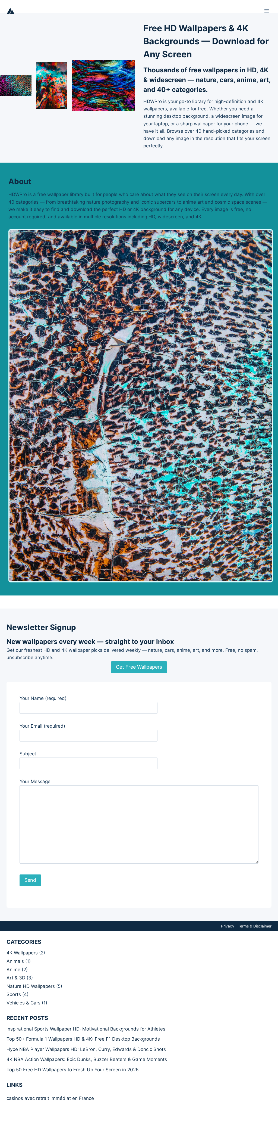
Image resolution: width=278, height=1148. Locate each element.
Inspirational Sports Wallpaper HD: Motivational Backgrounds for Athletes (86, 1029)
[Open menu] (266, 11)
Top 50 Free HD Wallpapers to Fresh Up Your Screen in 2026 (73, 1069)
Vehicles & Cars (23, 1003)
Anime (13, 969)
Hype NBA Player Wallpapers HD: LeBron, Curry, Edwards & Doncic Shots (86, 1049)
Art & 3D (16, 978)
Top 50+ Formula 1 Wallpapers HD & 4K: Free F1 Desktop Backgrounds (83, 1039)
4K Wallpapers (22, 952)
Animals (15, 961)
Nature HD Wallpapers (31, 986)
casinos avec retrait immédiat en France (50, 1098)
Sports (14, 994)
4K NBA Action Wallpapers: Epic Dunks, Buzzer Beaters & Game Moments (87, 1059)
